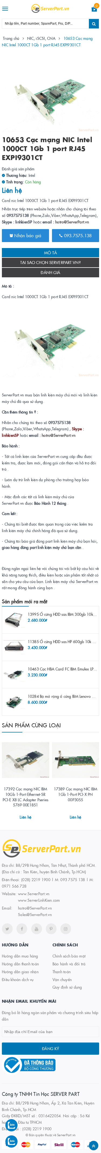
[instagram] (65, 928)
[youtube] (36, 928)
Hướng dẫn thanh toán (20, 963)
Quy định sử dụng (67, 987)
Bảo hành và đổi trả (69, 963)
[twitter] (7, 928)
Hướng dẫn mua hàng (20, 956)
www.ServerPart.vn (33, 893)
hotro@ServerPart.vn (72, 221)
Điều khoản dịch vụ (18, 979)
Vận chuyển (62, 979)
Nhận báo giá (27, 235)
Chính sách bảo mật (69, 956)
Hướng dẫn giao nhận (20, 971)
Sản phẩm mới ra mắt (24, 601)
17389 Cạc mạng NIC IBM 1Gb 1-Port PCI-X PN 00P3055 (75, 794)
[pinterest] (51, 928)
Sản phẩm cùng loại (31, 725)
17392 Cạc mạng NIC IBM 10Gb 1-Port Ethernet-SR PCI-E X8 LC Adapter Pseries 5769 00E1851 (25, 796)
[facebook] (21, 928)
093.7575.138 (77, 235)
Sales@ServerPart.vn (35, 914)
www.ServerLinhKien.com (39, 900)
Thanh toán (62, 971)
